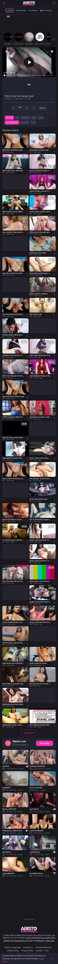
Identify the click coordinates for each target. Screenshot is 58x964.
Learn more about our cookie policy (40, 937)
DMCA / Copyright (13, 947)
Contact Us (28, 947)
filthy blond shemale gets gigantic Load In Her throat (40, 232)
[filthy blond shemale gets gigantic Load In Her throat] (42, 225)
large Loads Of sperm (38, 663)
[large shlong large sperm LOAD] (42, 451)
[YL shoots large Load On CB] (15, 533)
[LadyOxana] (43, 845)
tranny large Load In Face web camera (39, 212)
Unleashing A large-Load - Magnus (39, 417)
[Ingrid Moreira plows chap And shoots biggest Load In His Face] (15, 677)
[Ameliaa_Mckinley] (43, 760)
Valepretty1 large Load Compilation (12, 725)
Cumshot (24, 122)
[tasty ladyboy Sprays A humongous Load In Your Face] (42, 369)
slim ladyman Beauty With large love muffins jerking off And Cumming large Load (40, 725)
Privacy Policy (27, 950)
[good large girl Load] (42, 246)
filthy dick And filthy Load (12, 150)
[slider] (29, 75)
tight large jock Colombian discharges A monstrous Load (12, 663)
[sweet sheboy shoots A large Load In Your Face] (42, 184)
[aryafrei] (15, 760)
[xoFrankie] (43, 803)
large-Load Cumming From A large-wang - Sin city (40, 622)
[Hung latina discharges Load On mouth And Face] (42, 266)
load (41, 117)
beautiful (25, 117)
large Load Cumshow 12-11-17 (40, 540)
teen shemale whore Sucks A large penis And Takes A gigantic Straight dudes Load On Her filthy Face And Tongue (13, 581)
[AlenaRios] (15, 845)
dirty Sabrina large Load (38, 150)
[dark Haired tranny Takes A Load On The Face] (15, 205)
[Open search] (54, 3)
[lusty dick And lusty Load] (15, 266)
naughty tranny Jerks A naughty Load (13, 355)
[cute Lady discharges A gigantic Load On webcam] (42, 348)
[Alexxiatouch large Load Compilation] (15, 451)
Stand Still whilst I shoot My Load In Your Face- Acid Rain (13, 519)
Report (43, 108)
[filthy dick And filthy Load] (15, 143)
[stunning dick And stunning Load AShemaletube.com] (15, 307)
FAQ (46, 950)
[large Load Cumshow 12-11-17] (42, 533)
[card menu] (27, 151)
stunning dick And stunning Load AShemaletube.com (13, 314)
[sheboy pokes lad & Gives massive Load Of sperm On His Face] (15, 328)
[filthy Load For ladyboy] (42, 287)
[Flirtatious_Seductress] (15, 824)
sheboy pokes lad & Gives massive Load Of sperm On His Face (12, 335)
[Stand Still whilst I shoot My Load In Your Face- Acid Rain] (15, 513)
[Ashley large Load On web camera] (15, 636)
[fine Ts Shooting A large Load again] (42, 513)
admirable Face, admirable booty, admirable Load (13, 171)
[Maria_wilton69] (15, 803)
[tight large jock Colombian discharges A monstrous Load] (15, 656)
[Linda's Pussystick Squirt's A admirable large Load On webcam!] (42, 595)
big (17, 117)
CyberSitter (50, 940)
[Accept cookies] (53, 958)
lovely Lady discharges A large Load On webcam (40, 171)
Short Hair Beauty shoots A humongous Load (13, 376)
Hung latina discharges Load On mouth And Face (39, 273)
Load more (29, 732)
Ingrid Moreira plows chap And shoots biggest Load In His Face (13, 684)
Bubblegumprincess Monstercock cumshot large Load (13, 704)
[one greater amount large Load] (42, 472)
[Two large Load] (42, 307)
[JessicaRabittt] (15, 867)
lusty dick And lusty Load (12, 273)
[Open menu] (4, 3)
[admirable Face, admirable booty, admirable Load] (15, 164)
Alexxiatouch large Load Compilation (13, 458)
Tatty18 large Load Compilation (13, 437)
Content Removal (43, 947)
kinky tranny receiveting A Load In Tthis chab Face (39, 581)
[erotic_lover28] (43, 781)
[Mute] (7, 51)
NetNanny (40, 940)
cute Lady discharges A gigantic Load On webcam (40, 355)
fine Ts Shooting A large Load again (40, 519)
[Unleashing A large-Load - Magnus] (42, 410)
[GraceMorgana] (43, 867)
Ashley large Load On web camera (12, 643)
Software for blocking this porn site (18, 940)
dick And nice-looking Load (13, 396)
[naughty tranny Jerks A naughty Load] (15, 348)
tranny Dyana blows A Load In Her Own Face (13, 622)
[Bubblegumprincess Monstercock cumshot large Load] (15, 697)
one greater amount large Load (39, 478)
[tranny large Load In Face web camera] (42, 205)
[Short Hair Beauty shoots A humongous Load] (15, 369)
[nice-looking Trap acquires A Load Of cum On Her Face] (15, 225)
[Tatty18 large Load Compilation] (15, 431)
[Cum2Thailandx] (43, 824)
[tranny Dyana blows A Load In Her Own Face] (15, 615)
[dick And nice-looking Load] (15, 390)
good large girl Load (37, 253)
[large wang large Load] (42, 492)
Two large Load (35, 314)
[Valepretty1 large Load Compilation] (15, 718)
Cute (33, 122)
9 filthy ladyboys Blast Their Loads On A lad (13, 417)
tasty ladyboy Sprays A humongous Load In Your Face (40, 376)
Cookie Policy (13, 950)
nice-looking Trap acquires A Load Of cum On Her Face (13, 232)
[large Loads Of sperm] (42, 656)
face (34, 117)
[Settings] (52, 51)
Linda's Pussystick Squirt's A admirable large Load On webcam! (40, 602)
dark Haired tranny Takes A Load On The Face (13, 212)
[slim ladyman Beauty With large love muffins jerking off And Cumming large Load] (42, 718)
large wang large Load (38, 499)
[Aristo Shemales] (29, 3)
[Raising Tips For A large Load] (42, 677)
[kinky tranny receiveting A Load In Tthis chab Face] (42, 574)
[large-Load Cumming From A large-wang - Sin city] (42, 615)
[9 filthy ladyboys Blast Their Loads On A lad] (15, 410)
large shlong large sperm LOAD (39, 458)
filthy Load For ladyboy (38, 294)
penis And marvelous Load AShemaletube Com (13, 478)
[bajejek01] (15, 781)
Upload (39, 950)
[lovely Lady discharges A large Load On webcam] (42, 164)
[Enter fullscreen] (52, 72)
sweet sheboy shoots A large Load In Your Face (40, 191)
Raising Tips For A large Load (40, 684)
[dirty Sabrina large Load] (42, 143)
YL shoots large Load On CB (12, 540)
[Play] (29, 62)
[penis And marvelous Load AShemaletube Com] (15, 472)
